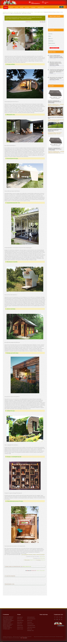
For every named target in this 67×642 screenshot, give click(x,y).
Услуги (16, 7)
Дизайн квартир (20, 617)
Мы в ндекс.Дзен (42, 21)
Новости (11, 7)
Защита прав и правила (31, 627)
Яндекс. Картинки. (42, 558)
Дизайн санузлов (20, 627)
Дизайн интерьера (52, 43)
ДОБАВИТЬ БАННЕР (61, 625)
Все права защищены (59, 636)
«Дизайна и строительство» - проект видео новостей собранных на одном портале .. (18, 12)
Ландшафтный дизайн (31, 625)
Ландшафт (33, 7)
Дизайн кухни (19, 623)
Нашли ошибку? (36, 21)
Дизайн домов (19, 618)
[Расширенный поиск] (59, 7)
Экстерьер (50, 33)
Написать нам (29, 628)
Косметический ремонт (31, 618)
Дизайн (21, 7)
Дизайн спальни (20, 625)
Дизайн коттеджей (20, 620)
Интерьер (27, 7)
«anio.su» (2, 641)
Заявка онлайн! (40, 7)
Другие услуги (40, 12)
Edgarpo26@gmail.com (35, 3)
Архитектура (51, 40)
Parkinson (32, 21)
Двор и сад (50, 38)
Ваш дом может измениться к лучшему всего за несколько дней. (44, 636)
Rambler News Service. (42, 556)
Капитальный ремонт (31, 617)
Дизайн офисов (19, 622)
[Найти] (61, 7)
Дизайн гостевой (20, 628)
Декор (50, 36)
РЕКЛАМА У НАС (30, 630)
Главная (5, 7)
